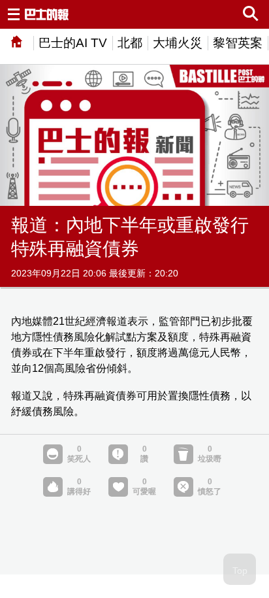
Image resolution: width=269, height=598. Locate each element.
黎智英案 (237, 43)
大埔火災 (177, 43)
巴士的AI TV (73, 43)
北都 (130, 43)
